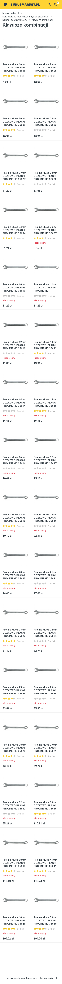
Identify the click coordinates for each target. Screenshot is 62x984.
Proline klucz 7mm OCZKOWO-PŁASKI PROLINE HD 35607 (45, 230)
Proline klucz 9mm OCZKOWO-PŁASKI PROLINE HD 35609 (14, 121)
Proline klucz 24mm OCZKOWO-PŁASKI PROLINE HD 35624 (45, 632)
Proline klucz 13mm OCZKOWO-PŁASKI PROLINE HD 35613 (45, 345)
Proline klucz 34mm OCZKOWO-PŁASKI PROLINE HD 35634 (14, 230)
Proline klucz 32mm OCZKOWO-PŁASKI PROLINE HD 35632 (14, 805)
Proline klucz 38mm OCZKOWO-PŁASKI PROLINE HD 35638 (14, 863)
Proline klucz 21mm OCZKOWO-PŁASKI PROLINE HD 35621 (45, 575)
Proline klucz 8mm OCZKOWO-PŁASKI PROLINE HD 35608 (45, 67)
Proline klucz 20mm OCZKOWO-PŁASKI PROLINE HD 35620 (14, 575)
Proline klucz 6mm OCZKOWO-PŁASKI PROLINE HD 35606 (14, 67)
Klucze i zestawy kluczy (14, 20)
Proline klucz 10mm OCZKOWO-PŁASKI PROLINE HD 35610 (14, 287)
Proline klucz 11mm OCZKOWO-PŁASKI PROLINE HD (45, 287)
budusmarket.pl (10, 13)
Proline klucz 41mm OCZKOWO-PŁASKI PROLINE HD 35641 (45, 863)
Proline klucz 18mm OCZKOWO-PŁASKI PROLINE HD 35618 (14, 517)
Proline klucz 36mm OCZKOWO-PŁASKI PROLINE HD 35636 (45, 805)
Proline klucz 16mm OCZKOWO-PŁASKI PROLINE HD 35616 (14, 460)
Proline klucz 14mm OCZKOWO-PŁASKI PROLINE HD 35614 (14, 402)
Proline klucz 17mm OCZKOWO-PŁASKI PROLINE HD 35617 (45, 460)
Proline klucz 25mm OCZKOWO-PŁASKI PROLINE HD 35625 (14, 690)
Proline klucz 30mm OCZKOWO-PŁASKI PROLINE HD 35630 (45, 176)
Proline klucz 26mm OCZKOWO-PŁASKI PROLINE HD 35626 (45, 690)
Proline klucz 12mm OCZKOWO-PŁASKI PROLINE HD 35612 (14, 345)
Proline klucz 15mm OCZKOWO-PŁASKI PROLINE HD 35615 (45, 402)
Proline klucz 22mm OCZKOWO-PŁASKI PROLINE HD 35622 (45, 121)
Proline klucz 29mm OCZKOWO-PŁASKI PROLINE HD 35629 (45, 748)
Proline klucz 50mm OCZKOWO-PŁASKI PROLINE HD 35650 (45, 920)
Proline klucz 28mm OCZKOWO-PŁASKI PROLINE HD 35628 (14, 748)
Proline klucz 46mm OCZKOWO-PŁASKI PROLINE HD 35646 (14, 920)
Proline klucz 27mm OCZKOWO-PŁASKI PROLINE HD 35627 (14, 176)
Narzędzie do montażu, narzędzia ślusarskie (25, 16)
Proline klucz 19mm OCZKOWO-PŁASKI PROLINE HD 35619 (45, 517)
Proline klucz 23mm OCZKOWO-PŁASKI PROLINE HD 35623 (14, 632)
